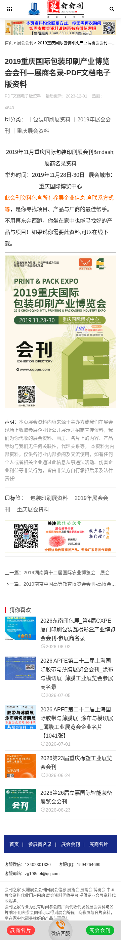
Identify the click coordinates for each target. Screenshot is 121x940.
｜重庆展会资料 (30, 131)
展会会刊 (25, 43)
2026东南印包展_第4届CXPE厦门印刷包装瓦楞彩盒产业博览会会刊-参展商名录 (78, 629)
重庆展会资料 (33, 509)
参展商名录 (40, 844)
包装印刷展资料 (49, 498)
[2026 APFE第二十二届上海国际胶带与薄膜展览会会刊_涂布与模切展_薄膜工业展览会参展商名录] (20, 678)
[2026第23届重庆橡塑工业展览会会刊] (20, 776)
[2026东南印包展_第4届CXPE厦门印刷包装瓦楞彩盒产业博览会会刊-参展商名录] (20, 638)
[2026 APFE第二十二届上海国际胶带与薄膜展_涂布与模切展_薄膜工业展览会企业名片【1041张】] (20, 727)
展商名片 (98, 844)
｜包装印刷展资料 (49, 119)
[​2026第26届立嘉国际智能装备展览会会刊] (20, 810)
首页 (9, 43)
